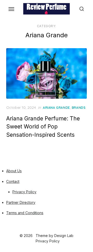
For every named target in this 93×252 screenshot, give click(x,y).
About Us (14, 171)
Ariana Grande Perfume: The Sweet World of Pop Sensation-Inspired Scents (43, 126)
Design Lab (63, 235)
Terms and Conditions (24, 213)
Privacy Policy (24, 192)
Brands (79, 108)
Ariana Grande (56, 108)
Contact (12, 181)
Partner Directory (20, 202)
